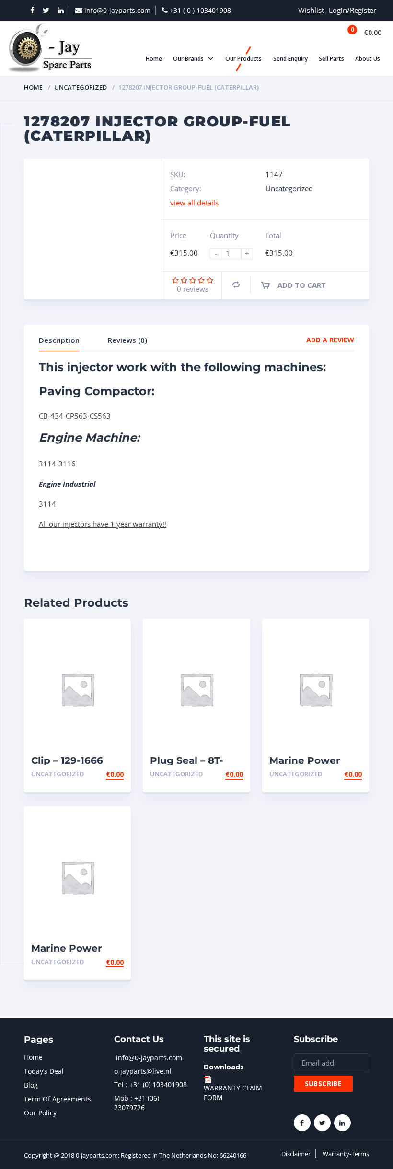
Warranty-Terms (346, 1153)
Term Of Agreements (57, 1098)
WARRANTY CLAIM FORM (233, 1092)
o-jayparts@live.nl (143, 1071)
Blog (31, 1085)
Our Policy (40, 1112)
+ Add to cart (97, 774)
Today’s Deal (44, 1071)
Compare (236, 284)
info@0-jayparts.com (149, 1057)
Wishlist (311, 10)
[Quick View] (113, 634)
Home (33, 87)
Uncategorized (80, 87)
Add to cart (301, 285)
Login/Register (352, 10)
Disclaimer (296, 1153)
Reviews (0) (127, 340)
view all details (194, 202)
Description (59, 340)
